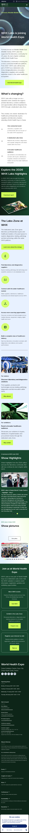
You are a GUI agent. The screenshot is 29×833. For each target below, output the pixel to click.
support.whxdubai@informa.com (7, 731)
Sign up (14, 648)
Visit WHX (14, 604)
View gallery (14, 538)
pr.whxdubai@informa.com (6, 720)
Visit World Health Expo (14, 82)
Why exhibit (7, 443)
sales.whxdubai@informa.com (7, 709)
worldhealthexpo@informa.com (7, 715)
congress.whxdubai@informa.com (7, 725)
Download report (9, 195)
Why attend (7, 396)
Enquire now (14, 626)
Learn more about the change (13, 247)
